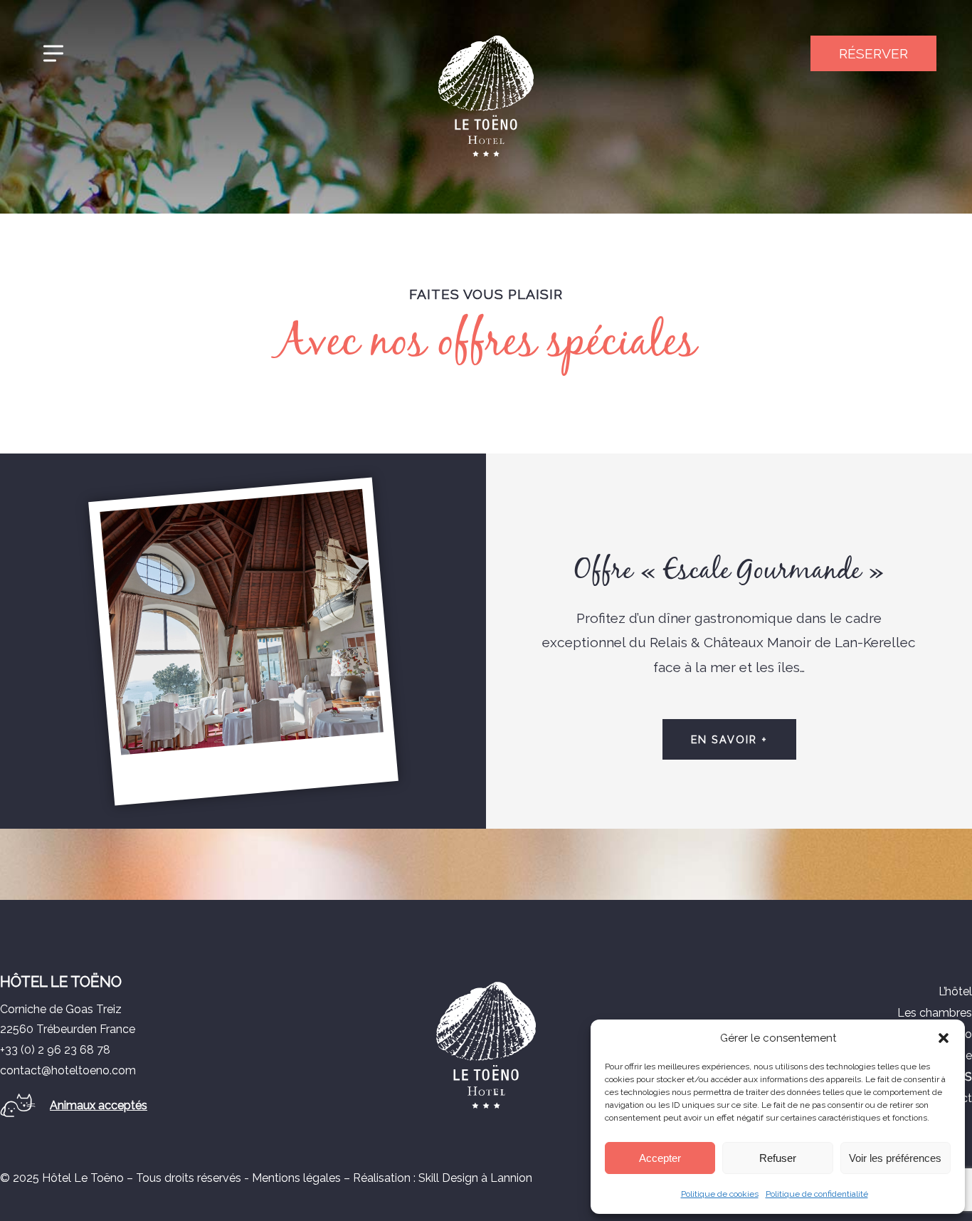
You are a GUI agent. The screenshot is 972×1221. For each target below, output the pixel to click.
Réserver (873, 53)
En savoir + (729, 739)
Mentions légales (296, 1178)
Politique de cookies (720, 1194)
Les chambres (934, 1013)
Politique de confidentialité (817, 1194)
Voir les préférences (895, 1158)
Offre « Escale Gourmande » (729, 571)
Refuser (777, 1158)
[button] (943, 1038)
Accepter (660, 1158)
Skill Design (448, 1178)
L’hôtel (955, 991)
